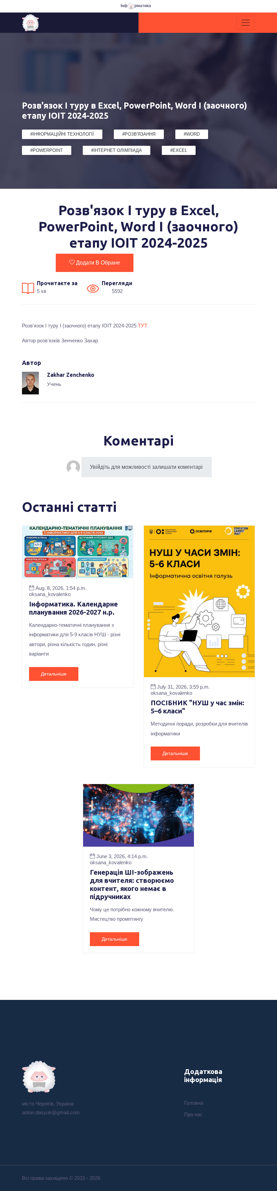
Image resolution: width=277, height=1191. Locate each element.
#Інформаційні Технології (62, 134)
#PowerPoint (46, 150)
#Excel (178, 150)
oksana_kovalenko (50, 594)
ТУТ (142, 325)
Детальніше (54, 674)
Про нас (193, 1114)
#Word (192, 134)
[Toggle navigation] (245, 22)
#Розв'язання (138, 134)
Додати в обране (98, 263)
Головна (193, 1103)
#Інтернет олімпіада (116, 150)
